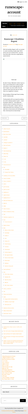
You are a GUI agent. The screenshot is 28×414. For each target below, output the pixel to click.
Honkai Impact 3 (8, 252)
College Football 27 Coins (8, 358)
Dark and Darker (7, 145)
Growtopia (7, 249)
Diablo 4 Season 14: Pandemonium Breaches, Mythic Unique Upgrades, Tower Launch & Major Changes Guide (13, 342)
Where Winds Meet (7, 311)
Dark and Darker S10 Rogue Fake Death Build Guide (13, 337)
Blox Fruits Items (7, 134)
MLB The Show (8, 280)
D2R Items (4, 376)
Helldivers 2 (6, 192)
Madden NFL (7, 277)
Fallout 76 (7, 241)
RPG (4, 228)
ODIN (4, 206)
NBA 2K (6, 282)
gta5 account (6, 189)
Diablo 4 (5, 148)
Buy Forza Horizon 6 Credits (8, 359)
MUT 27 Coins (5, 365)
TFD (4, 291)
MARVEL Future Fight (9, 302)
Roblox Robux (6, 225)
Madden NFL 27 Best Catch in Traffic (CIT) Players (12, 327)
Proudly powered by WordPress (8, 411)
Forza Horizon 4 (8, 222)
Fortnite (7, 247)
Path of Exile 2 (6, 209)
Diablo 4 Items (5, 364)
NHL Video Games (9, 285)
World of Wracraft (9, 266)
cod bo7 (5, 140)
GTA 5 (4, 184)
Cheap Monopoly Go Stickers (8, 356)
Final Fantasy (8, 244)
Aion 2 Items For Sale (7, 373)
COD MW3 (7, 169)
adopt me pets (6, 129)
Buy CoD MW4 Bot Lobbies (8, 371)
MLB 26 (5, 203)
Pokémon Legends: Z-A (8, 217)
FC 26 (4, 162)
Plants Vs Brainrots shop (8, 211)
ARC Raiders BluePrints (7, 370)
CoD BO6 (5, 137)
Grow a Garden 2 (7, 181)
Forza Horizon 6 (7, 165)
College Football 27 (7, 142)
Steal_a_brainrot (7, 289)
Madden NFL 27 (6, 198)
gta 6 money (6, 187)
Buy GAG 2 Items (6, 374)
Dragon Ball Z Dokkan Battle (11, 299)
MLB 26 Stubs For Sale (7, 367)
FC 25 (4, 159)
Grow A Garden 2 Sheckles (8, 377)
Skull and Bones (6, 269)
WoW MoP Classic (7, 313)
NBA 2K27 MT (5, 368)
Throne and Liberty (7, 294)
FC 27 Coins (4, 361)
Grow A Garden (6, 178)
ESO (6, 238)
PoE (4, 214)
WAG (4, 297)
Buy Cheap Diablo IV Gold (8, 379)
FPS (4, 167)
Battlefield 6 (6, 131)
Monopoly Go (8, 304)
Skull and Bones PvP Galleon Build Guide (12, 334)
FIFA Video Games (9, 274)
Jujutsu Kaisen (6, 195)
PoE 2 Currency (5, 362)
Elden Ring (5, 154)
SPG (4, 272)
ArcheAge (7, 233)
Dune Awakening (7, 151)
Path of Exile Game (9, 258)
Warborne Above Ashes (8, 308)
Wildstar (7, 263)
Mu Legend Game (9, 255)
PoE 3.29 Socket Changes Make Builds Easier (13, 331)
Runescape (14, 35)
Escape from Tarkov (9, 172)
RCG (4, 220)
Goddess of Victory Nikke (9, 176)
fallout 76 (5, 156)
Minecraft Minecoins (8, 200)
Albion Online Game (9, 230)
